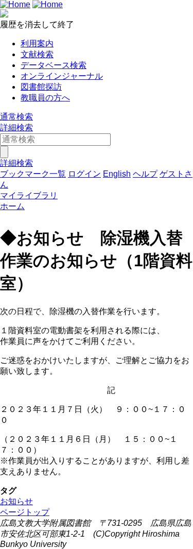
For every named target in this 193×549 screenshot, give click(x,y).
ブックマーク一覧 (33, 173)
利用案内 (37, 43)
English (117, 173)
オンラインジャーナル (62, 76)
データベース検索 (53, 65)
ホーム (12, 206)
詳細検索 (16, 127)
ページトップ (24, 512)
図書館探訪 (41, 86)
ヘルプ (145, 173)
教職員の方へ (45, 97)
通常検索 (16, 116)
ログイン (84, 173)
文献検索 (37, 54)
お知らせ (16, 501)
